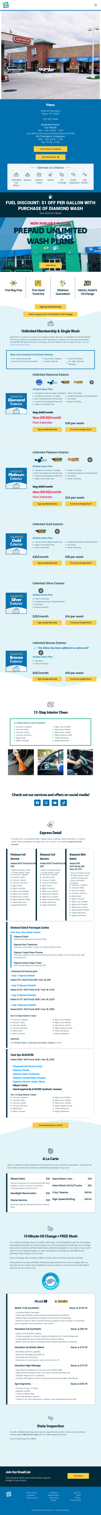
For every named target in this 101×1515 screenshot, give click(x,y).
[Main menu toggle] (96, 5)
